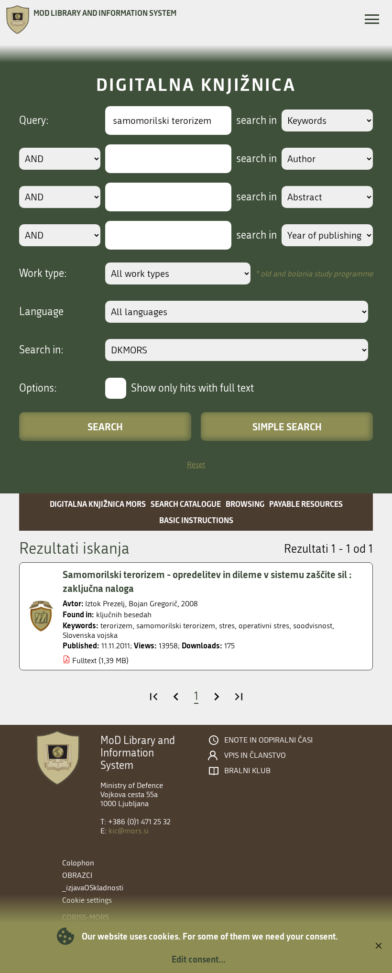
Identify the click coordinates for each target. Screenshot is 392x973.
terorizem (116, 625)
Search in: (41, 350)
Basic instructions (196, 519)
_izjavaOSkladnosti (92, 887)
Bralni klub (247, 771)
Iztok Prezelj (105, 603)
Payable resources (306, 503)
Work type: (43, 273)
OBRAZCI (77, 875)
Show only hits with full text (192, 388)
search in (256, 120)
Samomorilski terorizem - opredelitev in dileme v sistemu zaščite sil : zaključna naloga (207, 581)
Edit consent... (199, 959)
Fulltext (84, 660)
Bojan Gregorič (153, 603)
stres (227, 625)
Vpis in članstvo (255, 755)
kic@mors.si (129, 830)
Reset (196, 464)
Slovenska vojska (90, 635)
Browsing (245, 503)
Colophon (78, 862)
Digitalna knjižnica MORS (98, 503)
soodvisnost (312, 625)
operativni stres (264, 625)
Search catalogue (186, 503)
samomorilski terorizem (175, 625)
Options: (38, 388)
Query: (34, 120)
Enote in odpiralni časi (268, 740)
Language (41, 312)
